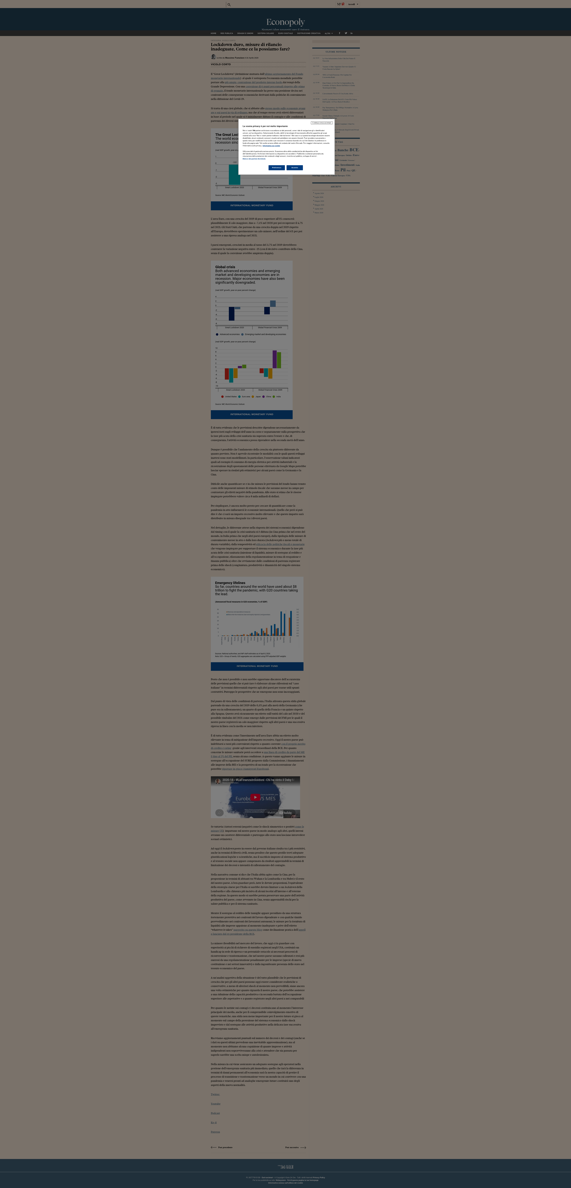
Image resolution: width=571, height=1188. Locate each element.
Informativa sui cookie (271, 146)
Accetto (294, 167)
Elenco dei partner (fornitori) (254, 159)
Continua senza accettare (321, 123)
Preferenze (276, 167)
